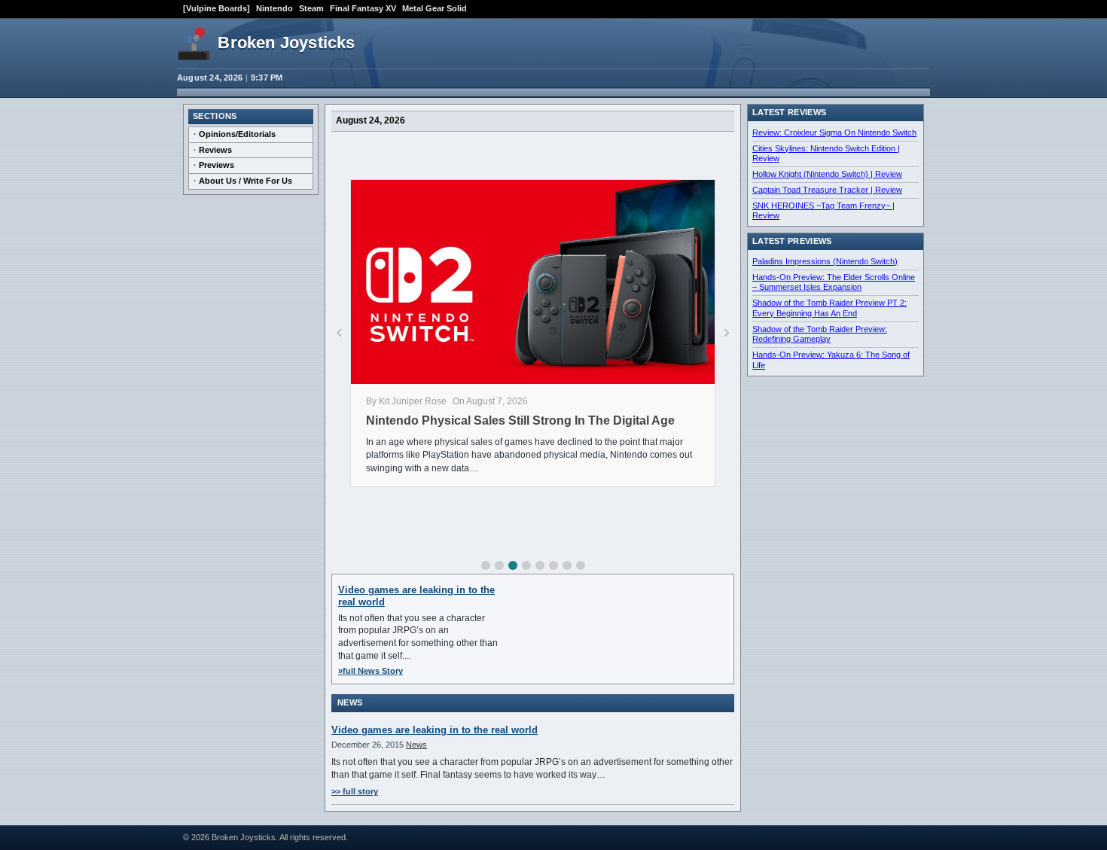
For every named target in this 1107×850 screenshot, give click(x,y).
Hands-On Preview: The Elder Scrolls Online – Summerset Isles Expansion (833, 282)
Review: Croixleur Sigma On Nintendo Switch (834, 132)
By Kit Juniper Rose (406, 401)
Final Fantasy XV (363, 8)
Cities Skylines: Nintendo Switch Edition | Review (826, 153)
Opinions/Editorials (237, 134)
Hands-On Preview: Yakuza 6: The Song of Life (831, 360)
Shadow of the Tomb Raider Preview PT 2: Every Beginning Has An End (829, 308)
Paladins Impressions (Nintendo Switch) (825, 261)
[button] (485, 565)
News (416, 744)
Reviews (215, 149)
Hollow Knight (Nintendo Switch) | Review (827, 173)
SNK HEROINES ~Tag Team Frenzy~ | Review (823, 211)
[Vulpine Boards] (216, 8)
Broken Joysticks (286, 42)
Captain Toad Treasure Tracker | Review (827, 189)
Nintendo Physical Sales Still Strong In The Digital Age (520, 420)
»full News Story (370, 670)
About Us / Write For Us (245, 180)
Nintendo (274, 8)
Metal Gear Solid (434, 8)
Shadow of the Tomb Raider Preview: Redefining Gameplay (819, 334)
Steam (311, 8)
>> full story (354, 791)
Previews (216, 164)
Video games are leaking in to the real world (434, 730)
